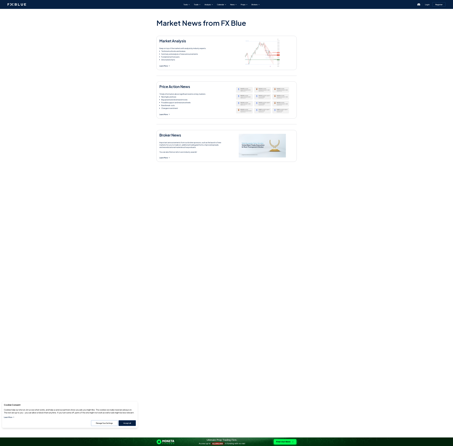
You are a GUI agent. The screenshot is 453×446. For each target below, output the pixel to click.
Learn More (163, 66)
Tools (185, 4)
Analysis (208, 4)
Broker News (170, 135)
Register (438, 4)
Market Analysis (172, 41)
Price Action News (174, 86)
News (232, 4)
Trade (196, 4)
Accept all (127, 423)
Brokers (255, 4)
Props (243, 4)
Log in (427, 4)
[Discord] (418, 4)
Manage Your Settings (104, 423)
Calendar (220, 4)
